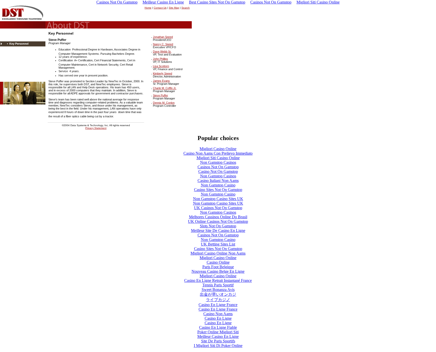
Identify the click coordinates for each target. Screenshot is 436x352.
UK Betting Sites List (218, 244)
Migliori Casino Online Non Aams (218, 253)
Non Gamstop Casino (218, 185)
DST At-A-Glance (17, 53)
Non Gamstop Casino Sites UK (218, 199)
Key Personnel (19, 43)
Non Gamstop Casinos (218, 162)
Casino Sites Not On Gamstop (218, 189)
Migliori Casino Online (218, 149)
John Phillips (160, 58)
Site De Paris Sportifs (218, 341)
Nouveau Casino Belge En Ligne (218, 271)
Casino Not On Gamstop (218, 171)
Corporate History (20, 48)
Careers (12, 68)
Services (12, 63)
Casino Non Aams (218, 314)
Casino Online (218, 262)
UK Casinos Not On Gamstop (218, 208)
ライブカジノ (218, 299)
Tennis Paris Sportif (218, 285)
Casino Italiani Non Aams (218, 180)
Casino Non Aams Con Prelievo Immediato (218, 153)
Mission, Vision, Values (23, 38)
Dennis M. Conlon (164, 102)
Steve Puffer (160, 95)
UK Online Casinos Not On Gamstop (218, 221)
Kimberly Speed (162, 73)
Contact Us (160, 7)
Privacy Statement (95, 128)
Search (185, 7)
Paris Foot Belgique (218, 267)
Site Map (174, 7)
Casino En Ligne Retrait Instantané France (218, 280)
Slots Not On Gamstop (218, 226)
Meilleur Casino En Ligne (218, 336)
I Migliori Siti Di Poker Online (218, 345)
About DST (14, 33)
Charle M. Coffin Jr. (164, 88)
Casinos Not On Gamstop (218, 167)
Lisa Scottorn (161, 66)
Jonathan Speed (163, 36)
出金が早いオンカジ (218, 294)
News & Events (16, 73)
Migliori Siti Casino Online (218, 158)
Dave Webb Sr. (162, 51)
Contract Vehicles (17, 58)
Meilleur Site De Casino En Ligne (218, 230)
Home (148, 7)
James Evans (161, 80)
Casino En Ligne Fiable (218, 327)
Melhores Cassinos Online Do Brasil (218, 217)
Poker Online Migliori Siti (218, 332)
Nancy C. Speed (163, 44)
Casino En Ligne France (218, 305)
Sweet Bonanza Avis (218, 289)
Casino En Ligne (218, 318)
